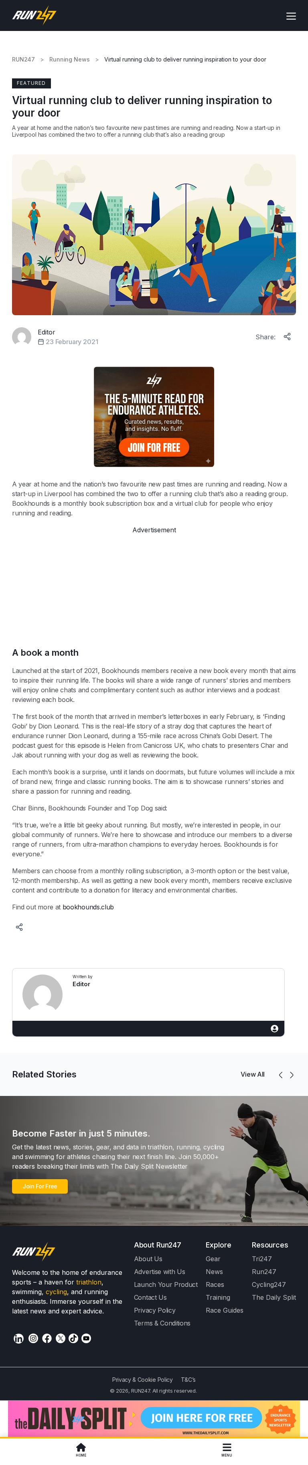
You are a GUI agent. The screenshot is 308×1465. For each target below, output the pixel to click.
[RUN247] (34, 15)
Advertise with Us (159, 1272)
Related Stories (44, 1074)
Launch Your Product (166, 1284)
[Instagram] (33, 1338)
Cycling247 (269, 1284)
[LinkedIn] (18, 1338)
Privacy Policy (155, 1310)
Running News (69, 59)
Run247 (264, 1272)
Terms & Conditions (162, 1323)
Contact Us (150, 1297)
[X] (60, 1338)
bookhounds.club (88, 907)
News (214, 1272)
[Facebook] (47, 1338)
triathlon (88, 1282)
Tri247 (262, 1259)
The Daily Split (274, 1297)
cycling (56, 1292)
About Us (148, 1259)
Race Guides (224, 1310)
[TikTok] (73, 1338)
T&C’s (188, 1379)
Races (215, 1284)
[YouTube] (86, 1338)
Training (218, 1297)
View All (253, 1074)
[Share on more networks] (288, 335)
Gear (213, 1259)
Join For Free (39, 1186)
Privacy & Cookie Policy (142, 1379)
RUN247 (23, 59)
